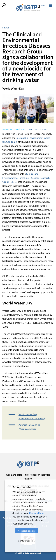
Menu (44, 5)
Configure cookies (26, 540)
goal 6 (14, 141)
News (5, 27)
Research (30, 129)
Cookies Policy (36, 513)
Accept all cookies (26, 530)
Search (4, 5)
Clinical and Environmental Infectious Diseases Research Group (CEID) (26, 177)
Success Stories (41, 129)
